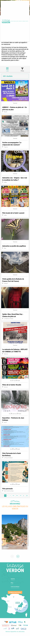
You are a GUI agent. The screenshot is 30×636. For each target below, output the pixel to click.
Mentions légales (10, 631)
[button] (13, 21)
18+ (13, 495)
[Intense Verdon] (5, 21)
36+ (17, 495)
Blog (12, 582)
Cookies (22, 631)
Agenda (13, 578)
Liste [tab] (7, 71)
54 (20, 495)
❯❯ (27, 495)
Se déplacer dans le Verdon (15, 592)
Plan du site (17, 631)
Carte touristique (15, 586)
